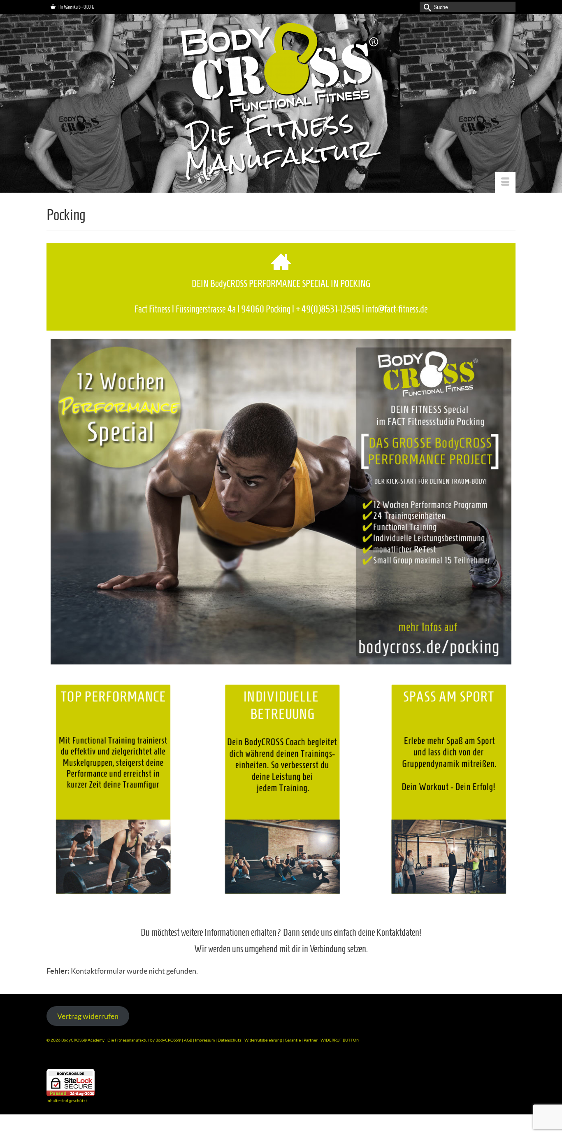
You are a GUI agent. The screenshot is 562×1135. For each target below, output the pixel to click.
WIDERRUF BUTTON (340, 1039)
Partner (311, 1039)
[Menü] (505, 182)
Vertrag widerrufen (87, 1016)
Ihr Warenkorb (76, 6)
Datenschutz (230, 1039)
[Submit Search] (426, 7)
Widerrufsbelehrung (263, 1039)
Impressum (205, 1039)
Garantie (293, 1039)
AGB (188, 1039)
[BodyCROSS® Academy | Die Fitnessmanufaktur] (281, 103)
